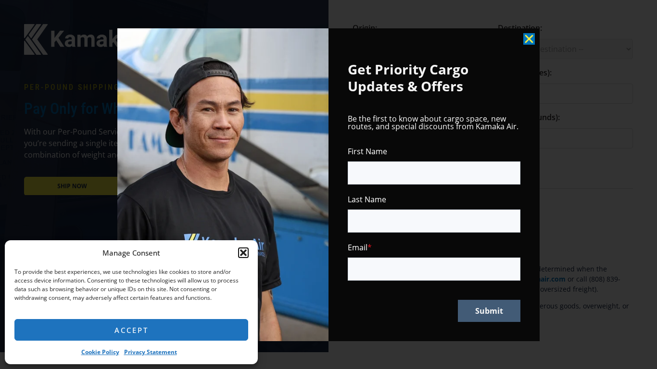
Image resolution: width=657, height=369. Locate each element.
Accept (131, 330)
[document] (328, 184)
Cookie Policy (100, 352)
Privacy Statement (150, 352)
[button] (243, 253)
